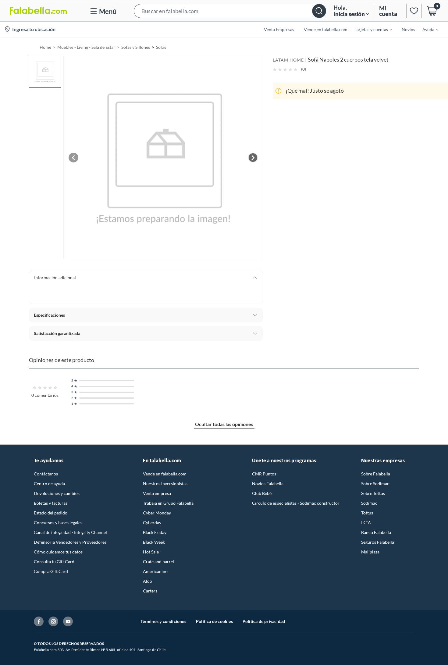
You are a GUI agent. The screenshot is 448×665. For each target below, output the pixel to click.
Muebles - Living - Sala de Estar (86, 47)
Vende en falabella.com (165, 473)
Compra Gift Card (51, 571)
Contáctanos (46, 473)
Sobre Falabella (375, 473)
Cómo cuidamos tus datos (58, 551)
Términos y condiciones (163, 621)
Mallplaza (370, 551)
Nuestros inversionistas (165, 483)
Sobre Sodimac (375, 483)
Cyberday (152, 522)
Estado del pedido (50, 512)
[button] (230, 10)
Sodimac (369, 503)
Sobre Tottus (373, 493)
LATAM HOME (288, 59)
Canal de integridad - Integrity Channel (70, 532)
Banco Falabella (376, 532)
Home (45, 47)
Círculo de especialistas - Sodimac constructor (296, 503)
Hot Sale (151, 551)
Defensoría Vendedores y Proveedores (70, 542)
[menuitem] (369, 29)
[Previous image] (73, 157)
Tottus (367, 512)
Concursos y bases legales (58, 522)
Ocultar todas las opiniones (224, 424)
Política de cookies (214, 621)
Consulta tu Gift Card (54, 561)
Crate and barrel (158, 561)
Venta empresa (157, 493)
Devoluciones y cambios (57, 493)
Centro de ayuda (49, 483)
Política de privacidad (264, 621)
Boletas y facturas (50, 503)
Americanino (155, 571)
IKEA (366, 522)
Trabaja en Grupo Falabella (168, 503)
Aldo (147, 581)
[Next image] (253, 157)
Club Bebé (262, 493)
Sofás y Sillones (135, 47)
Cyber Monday (157, 512)
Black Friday (154, 532)
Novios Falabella (267, 483)
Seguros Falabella (377, 542)
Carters (150, 590)
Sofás (161, 47)
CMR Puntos (264, 473)
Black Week (154, 542)
